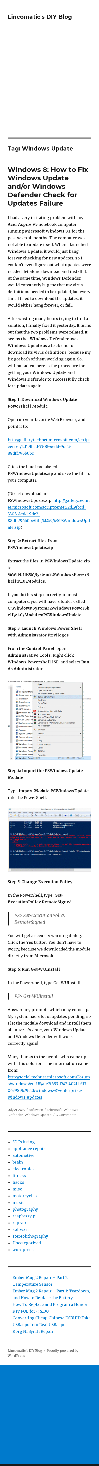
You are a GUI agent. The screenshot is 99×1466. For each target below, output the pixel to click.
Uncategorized (26, 1242)
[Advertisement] (49, 85)
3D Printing (23, 1141)
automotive (23, 1155)
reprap (19, 1222)
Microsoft (54, 1110)
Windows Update (38, 1115)
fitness (19, 1175)
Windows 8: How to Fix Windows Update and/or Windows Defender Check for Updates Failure (48, 186)
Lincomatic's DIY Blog (40, 16)
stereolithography (30, 1236)
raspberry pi (24, 1216)
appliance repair (28, 1148)
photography (25, 1209)
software (36, 1110)
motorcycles (24, 1195)
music (18, 1202)
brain (17, 1162)
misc (17, 1189)
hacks (18, 1182)
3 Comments (66, 1115)
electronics (23, 1168)
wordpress (23, 1249)
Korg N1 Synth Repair (33, 1331)
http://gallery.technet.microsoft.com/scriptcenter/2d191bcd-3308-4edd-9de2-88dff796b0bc (49, 446)
